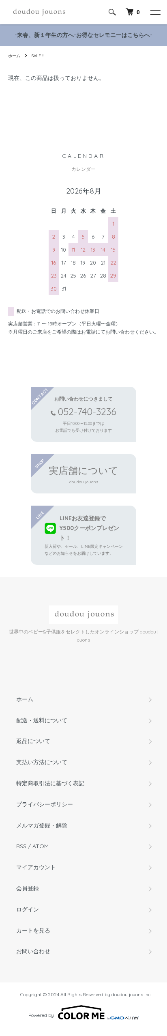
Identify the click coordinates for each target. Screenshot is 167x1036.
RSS (21, 846)
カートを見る (33, 930)
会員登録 (27, 888)
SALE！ (38, 55)
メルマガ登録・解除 (41, 825)
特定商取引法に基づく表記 (50, 783)
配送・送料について (41, 720)
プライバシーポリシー (44, 804)
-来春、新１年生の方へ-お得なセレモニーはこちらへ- (83, 35)
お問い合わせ (33, 951)
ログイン (27, 909)
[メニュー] (155, 12)
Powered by (41, 1015)
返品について (33, 741)
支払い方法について (41, 762)
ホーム (14, 55)
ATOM (40, 846)
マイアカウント (36, 867)
